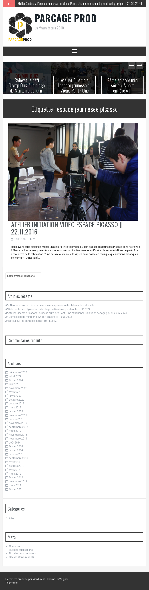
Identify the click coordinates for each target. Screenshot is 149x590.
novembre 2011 (18, 481)
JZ (33, 239)
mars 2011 (15, 485)
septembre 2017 (18, 427)
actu (11, 517)
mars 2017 (15, 430)
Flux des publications (21, 549)
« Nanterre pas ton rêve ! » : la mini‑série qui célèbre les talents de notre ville (51, 305)
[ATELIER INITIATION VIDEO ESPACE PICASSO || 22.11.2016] (73, 171)
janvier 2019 (16, 411)
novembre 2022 (18, 388)
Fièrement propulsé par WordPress (25, 579)
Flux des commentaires (22, 553)
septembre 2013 (18, 458)
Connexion (15, 546)
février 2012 (16, 477)
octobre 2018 (16, 419)
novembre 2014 (18, 438)
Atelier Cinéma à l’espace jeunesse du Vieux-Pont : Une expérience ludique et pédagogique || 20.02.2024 (79, 3)
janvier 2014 (16, 450)
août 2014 (15, 442)
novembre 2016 (18, 434)
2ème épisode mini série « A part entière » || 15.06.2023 (75, 88)
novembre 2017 (18, 423)
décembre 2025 (18, 372)
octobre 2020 (16, 399)
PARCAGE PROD (66, 18)
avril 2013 (14, 462)
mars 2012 (15, 473)
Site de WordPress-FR (21, 557)
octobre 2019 (16, 403)
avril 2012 (14, 469)
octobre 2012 (16, 465)
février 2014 (16, 446)
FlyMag (60, 579)
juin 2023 (14, 384)
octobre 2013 (16, 454)
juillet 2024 (15, 376)
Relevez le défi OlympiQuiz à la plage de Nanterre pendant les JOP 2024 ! (49, 309)
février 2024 (16, 380)
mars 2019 (15, 407)
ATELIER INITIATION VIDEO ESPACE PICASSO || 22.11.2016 (67, 227)
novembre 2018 (18, 415)
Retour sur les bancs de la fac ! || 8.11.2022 (122, 82)
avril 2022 (14, 391)
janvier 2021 (16, 395)
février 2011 (16, 489)
